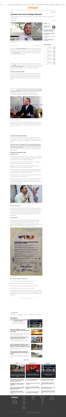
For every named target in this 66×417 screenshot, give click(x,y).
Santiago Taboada (13, 314)
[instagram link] (16, 401)
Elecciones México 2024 (31, 314)
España (25, 4)
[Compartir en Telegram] (39, 45)
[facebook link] (13, 401)
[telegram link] (14, 403)
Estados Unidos (17, 4)
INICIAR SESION (63, 4)
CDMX (25, 314)
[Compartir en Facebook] (34, 45)
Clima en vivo (28, 10)
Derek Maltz (50, 10)
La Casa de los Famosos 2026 (19, 10)
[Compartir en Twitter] (35, 45)
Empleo (33, 399)
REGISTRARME (57, 4)
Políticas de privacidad (52, 399)
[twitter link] (14, 401)
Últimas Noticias (41, 4)
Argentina (13, 4)
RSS (24, 409)
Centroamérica (33, 4)
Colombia (21, 4)
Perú (30, 4)
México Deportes (46, 4)
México (28, 4)
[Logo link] (33, 7)
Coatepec (47, 10)
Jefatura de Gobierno (20, 314)
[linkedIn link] (16, 403)
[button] (1, 4)
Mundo (37, 4)
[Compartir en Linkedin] (37, 45)
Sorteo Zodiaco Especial (42, 10)
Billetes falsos (53, 10)
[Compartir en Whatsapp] (32, 45)
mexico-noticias (38, 314)
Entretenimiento (52, 4)
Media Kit (42, 404)
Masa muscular (37, 10)
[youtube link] (13, 403)
